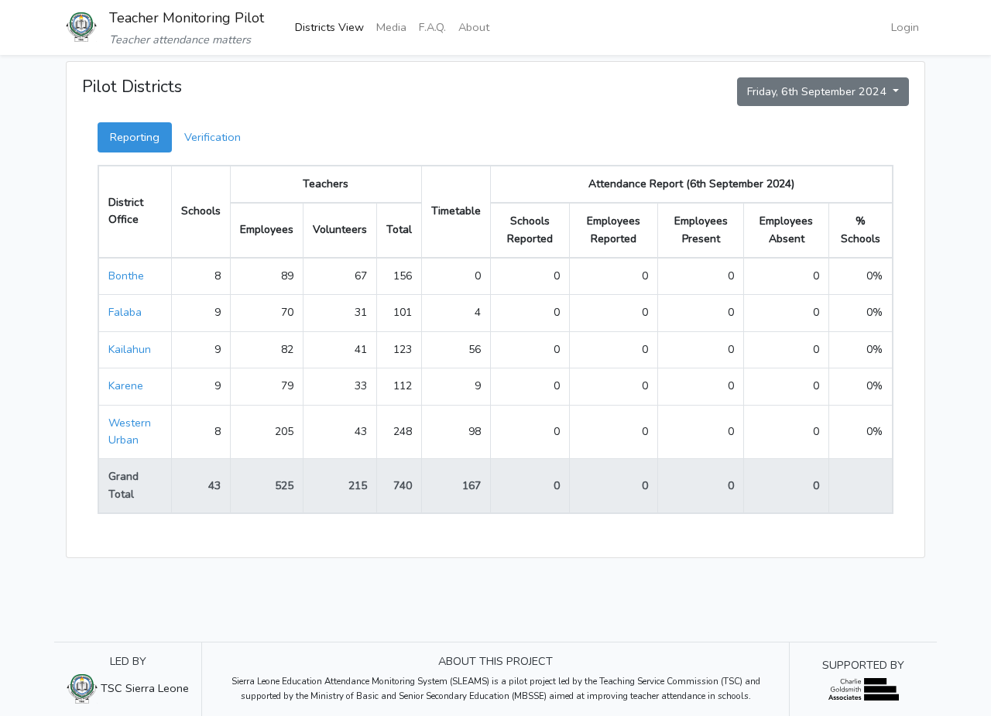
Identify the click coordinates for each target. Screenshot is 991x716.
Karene (125, 386)
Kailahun (129, 349)
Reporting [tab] (134, 137)
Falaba (125, 312)
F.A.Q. (432, 27)
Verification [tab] (212, 137)
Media (391, 27)
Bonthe (126, 276)
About (473, 27)
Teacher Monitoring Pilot (186, 18)
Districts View (329, 27)
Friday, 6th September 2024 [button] (818, 91)
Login (905, 27)
